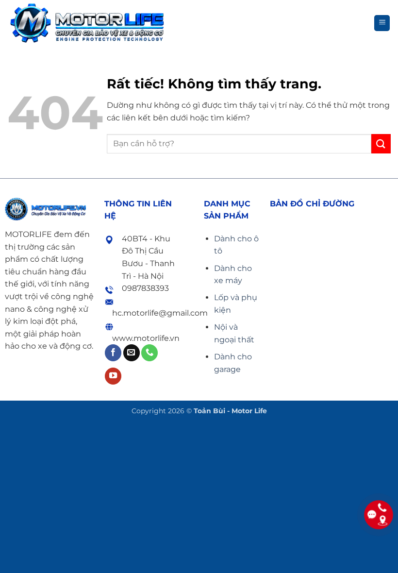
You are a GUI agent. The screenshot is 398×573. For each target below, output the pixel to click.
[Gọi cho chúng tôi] (149, 352)
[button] (382, 23)
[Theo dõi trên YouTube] (113, 376)
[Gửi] (381, 143)
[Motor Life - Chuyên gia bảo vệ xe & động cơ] (87, 23)
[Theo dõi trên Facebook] (113, 352)
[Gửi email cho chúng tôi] (131, 352)
